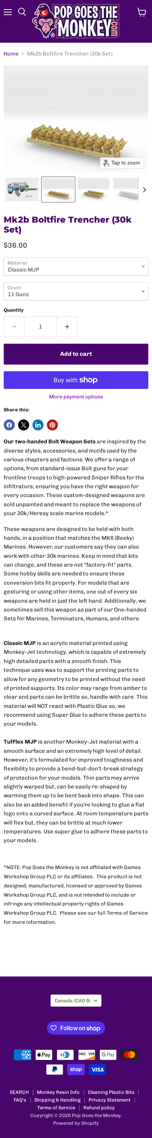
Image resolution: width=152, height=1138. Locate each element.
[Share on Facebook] (9, 424)
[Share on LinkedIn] (38, 424)
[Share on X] (23, 424)
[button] (22, 189)
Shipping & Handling (57, 1100)
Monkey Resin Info (58, 1092)
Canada (72, 1000)
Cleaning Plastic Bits (111, 1092)
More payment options (76, 397)
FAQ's (20, 1100)
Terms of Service (56, 1107)
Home (11, 54)
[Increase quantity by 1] (67, 326)
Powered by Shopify (76, 1123)
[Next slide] (144, 189)
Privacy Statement (110, 1100)
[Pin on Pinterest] (52, 424)
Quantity (14, 310)
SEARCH (19, 1092)
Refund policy (99, 1107)
